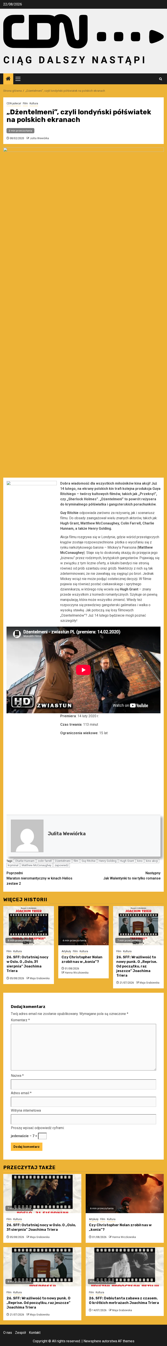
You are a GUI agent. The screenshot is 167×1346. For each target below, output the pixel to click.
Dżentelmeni (62, 860)
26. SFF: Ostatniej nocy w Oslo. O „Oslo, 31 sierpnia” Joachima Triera (27, 964)
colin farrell (45, 860)
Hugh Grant (127, 860)
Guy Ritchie (88, 860)
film (76, 860)
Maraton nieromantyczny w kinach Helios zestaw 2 (39, 878)
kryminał (13, 865)
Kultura (34, 103)
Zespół (20, 1333)
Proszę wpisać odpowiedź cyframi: (37, 1128)
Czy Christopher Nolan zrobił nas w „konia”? (82, 959)
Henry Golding (108, 860)
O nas (7, 1333)
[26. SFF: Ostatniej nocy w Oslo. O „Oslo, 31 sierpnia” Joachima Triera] (28, 925)
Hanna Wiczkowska (77, 972)
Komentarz (20, 1020)
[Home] (8, 79)
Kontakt (34, 1333)
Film (25, 103)
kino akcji (152, 860)
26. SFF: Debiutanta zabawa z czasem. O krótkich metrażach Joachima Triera (124, 1300)
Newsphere (92, 1341)
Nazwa (17, 1076)
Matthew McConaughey (36, 865)
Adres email (21, 1093)
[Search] (160, 79)
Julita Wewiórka (39, 138)
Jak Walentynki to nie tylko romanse (131, 875)
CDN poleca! (14, 103)
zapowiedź (61, 865)
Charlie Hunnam (25, 860)
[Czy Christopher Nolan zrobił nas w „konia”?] (83, 925)
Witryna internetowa (26, 1110)
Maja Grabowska (40, 978)
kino (140, 860)
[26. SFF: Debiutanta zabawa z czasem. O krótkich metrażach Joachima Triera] (125, 1266)
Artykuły (66, 951)
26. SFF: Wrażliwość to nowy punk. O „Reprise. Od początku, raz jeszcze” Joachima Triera (136, 966)
